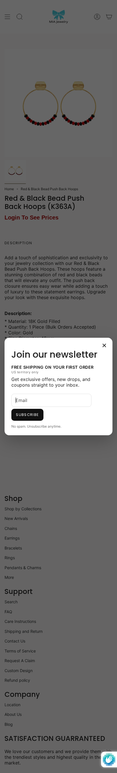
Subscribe (27, 414)
